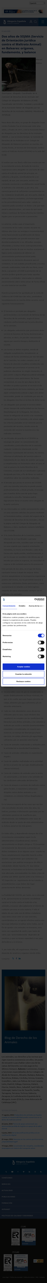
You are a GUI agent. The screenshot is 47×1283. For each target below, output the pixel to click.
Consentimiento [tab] (9, 606)
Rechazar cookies (23, 681)
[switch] (41, 642)
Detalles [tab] (22, 606)
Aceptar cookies (23, 667)
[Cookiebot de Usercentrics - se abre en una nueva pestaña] (34, 599)
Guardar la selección (23, 674)
